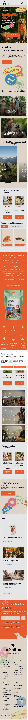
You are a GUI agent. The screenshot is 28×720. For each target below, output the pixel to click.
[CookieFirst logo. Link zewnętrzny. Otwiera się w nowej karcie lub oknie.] (1, 353)
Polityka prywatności (21, 351)
